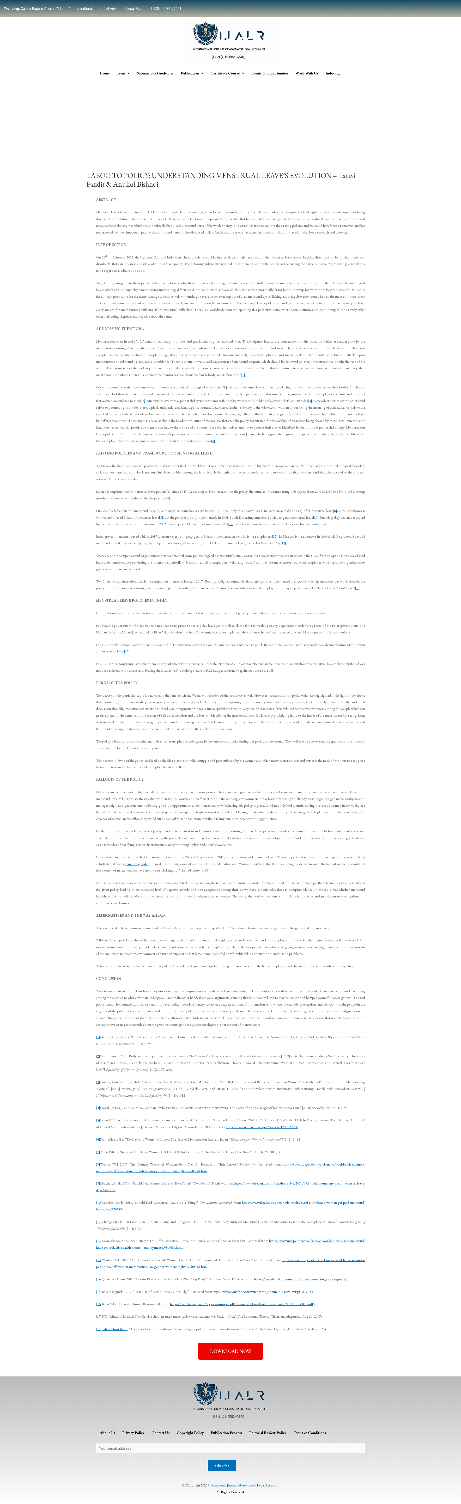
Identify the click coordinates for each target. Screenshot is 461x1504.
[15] (358, 588)
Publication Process (226, 1432)
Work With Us (306, 73)
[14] (182, 562)
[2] (351, 387)
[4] (310, 400)
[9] (161, 517)
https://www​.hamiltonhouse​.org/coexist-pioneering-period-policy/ (300, 1279)
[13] (283, 543)
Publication (190, 73)
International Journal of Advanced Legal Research (243, 1485)
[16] (135, 632)
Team (121, 73)
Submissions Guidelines (155, 73)
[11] (231, 524)
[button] (230, 1351)
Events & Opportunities (269, 73)
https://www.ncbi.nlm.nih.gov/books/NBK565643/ (262, 1126)
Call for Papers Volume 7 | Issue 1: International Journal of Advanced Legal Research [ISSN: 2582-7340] (92, 8)
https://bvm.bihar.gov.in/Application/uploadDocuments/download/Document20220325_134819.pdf (241, 1303)
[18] (205, 870)
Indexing (333, 73)
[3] (143, 400)
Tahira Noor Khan (114, 1328)
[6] (169, 491)
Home (104, 73)
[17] (127, 651)
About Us (107, 1432)
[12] (275, 536)
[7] (168, 498)
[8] (335, 510)
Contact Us (161, 1432)
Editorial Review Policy (267, 1432)
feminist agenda (136, 863)
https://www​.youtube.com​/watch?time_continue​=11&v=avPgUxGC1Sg (263, 1291)
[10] (316, 517)
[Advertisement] (230, 114)
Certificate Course (225, 73)
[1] (243, 374)
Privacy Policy (133, 1432)
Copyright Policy (190, 1432)
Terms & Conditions (309, 1432)
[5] (213, 440)
